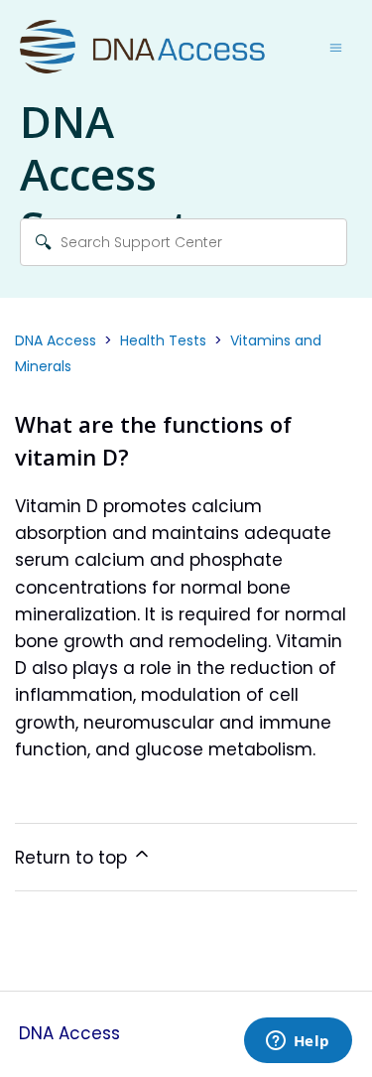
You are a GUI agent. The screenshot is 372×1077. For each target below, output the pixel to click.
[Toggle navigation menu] (335, 48)
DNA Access (55, 340)
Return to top (73, 858)
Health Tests (163, 340)
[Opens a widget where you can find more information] (297, 1042)
